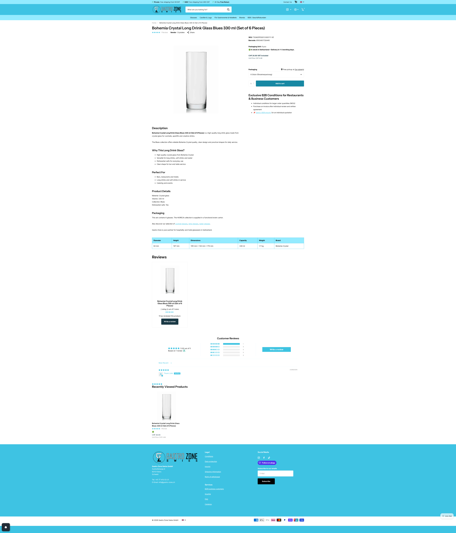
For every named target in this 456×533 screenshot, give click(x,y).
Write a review (170, 321)
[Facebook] (264, 458)
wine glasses (193, 224)
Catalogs (208, 504)
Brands (242, 18)
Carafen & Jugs (206, 18)
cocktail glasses (181, 224)
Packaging (276, 69)
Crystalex (181, 32)
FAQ (206, 499)
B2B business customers (214, 489)
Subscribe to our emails (267, 468)
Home (154, 23)
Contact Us (287, 2)
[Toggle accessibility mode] (296, 2)
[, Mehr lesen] (288, 9)
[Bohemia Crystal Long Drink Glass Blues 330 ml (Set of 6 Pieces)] (166, 406)
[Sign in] (296, 9)
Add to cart (280, 83)
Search (228, 9)
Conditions (209, 456)
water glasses (204, 224)
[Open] (6, 527)
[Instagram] (259, 458)
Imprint (207, 467)
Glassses (193, 18)
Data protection (211, 461)
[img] (164, 370)
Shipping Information (213, 472)
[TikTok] (269, 458)
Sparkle (208, 494)
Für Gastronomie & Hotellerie (226, 18)
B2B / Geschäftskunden (257, 18)
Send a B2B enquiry (264, 113)
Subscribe (266, 481)
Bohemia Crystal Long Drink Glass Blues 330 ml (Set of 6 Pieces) (166, 424)
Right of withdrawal (212, 477)
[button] (254, 81)
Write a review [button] (276, 349)
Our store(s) (299, 69)
